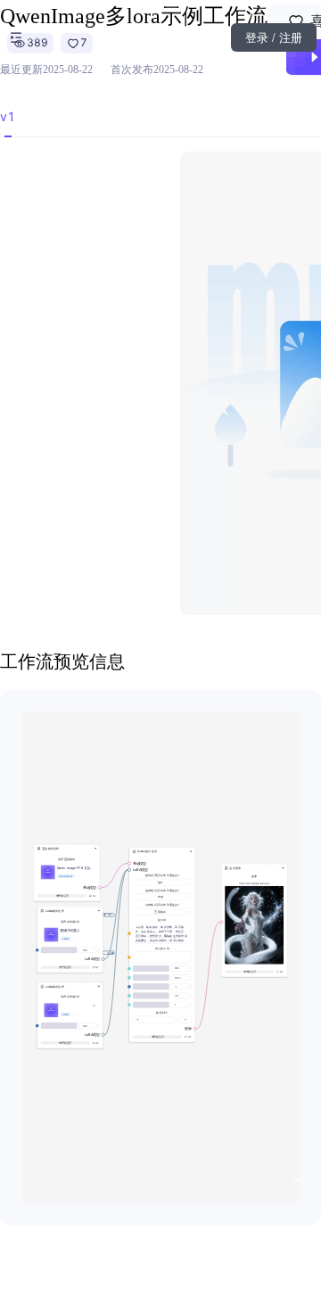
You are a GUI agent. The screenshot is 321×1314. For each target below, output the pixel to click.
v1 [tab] (7, 116)
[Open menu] (16, 37)
